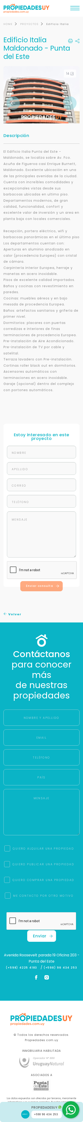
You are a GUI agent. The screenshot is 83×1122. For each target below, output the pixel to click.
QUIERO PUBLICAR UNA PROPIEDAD (43, 864)
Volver (14, 614)
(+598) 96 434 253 (60, 967)
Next (70, 103)
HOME (8, 24)
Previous (13, 103)
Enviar (40, 936)
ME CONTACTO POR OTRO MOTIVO (43, 896)
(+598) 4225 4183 (22, 967)
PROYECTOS (29, 24)
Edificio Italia (57, 24)
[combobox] (24, 545)
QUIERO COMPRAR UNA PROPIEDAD (43, 880)
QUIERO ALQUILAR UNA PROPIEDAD (43, 849)
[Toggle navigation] (75, 9)
